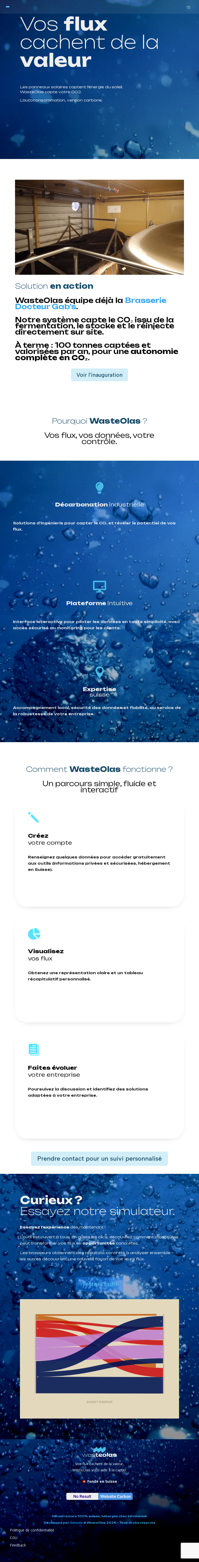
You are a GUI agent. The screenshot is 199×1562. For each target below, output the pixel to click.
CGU (13, 1537)
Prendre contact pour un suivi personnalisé (99, 1158)
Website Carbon (115, 1496)
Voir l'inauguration (99, 375)
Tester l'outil (99, 1284)
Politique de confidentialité (32, 1530)
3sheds (76, 1522)
